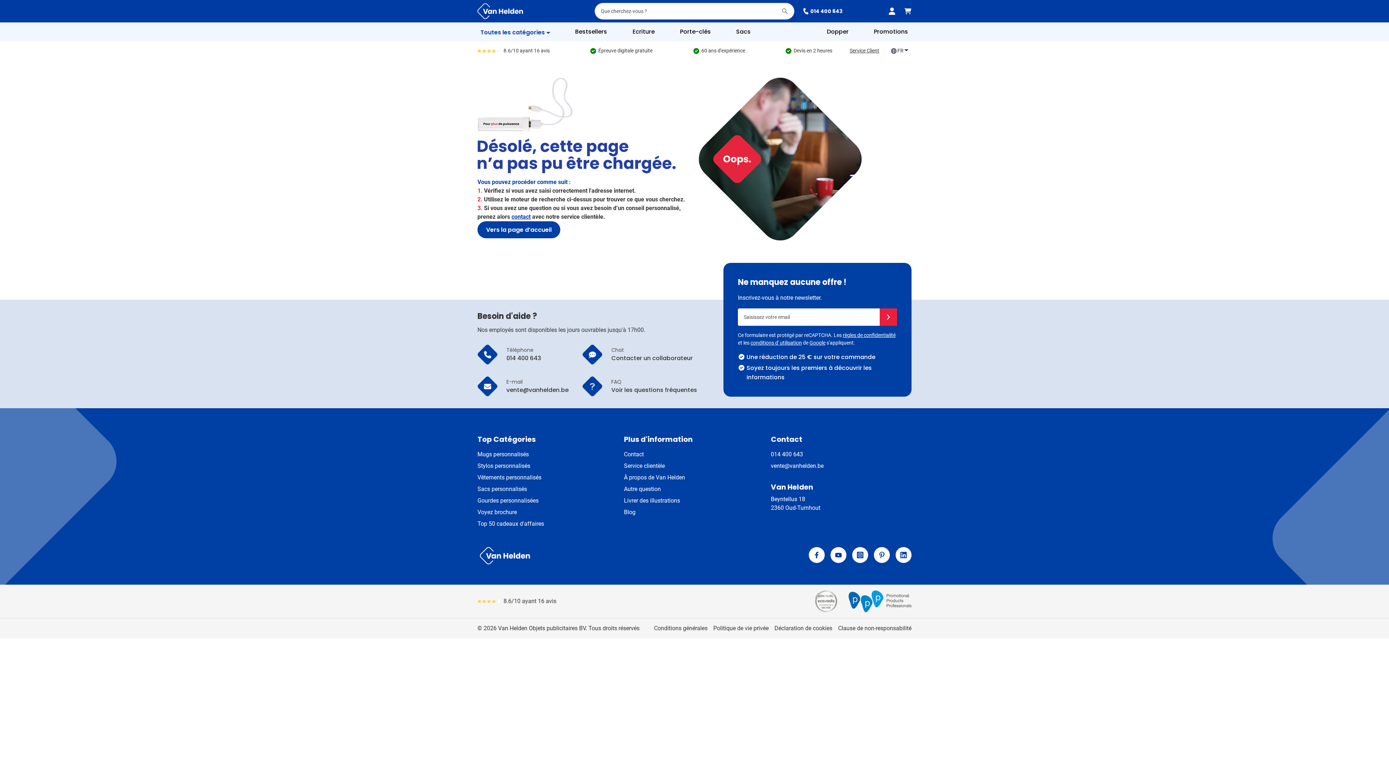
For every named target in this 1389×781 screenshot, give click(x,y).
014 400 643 (826, 11)
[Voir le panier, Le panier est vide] (908, 11)
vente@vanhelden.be (797, 465)
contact (521, 216)
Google (817, 343)
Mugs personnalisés (503, 454)
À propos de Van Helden (654, 477)
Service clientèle (644, 465)
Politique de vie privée (741, 628)
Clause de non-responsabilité (875, 628)
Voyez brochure (497, 512)
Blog (630, 512)
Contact (634, 454)
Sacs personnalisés (502, 489)
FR (900, 51)
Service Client (864, 51)
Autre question (642, 489)
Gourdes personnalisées (508, 500)
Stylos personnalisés (503, 465)
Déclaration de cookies (803, 628)
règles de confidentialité (869, 335)
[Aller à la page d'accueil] (500, 11)
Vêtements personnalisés (509, 477)
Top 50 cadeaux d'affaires (510, 523)
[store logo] (584, 555)
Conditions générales (681, 628)
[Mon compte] (892, 11)
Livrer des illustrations (652, 500)
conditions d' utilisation (776, 343)
